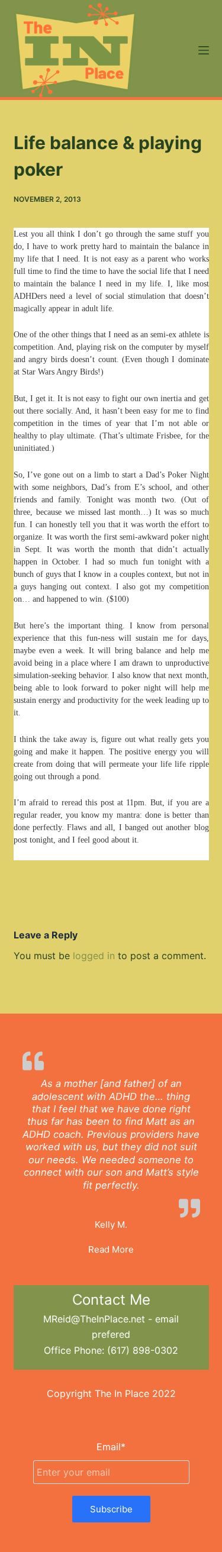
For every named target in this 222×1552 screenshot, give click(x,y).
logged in (94, 955)
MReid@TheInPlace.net (94, 1319)
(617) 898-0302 (142, 1350)
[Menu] (203, 50)
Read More (111, 1249)
